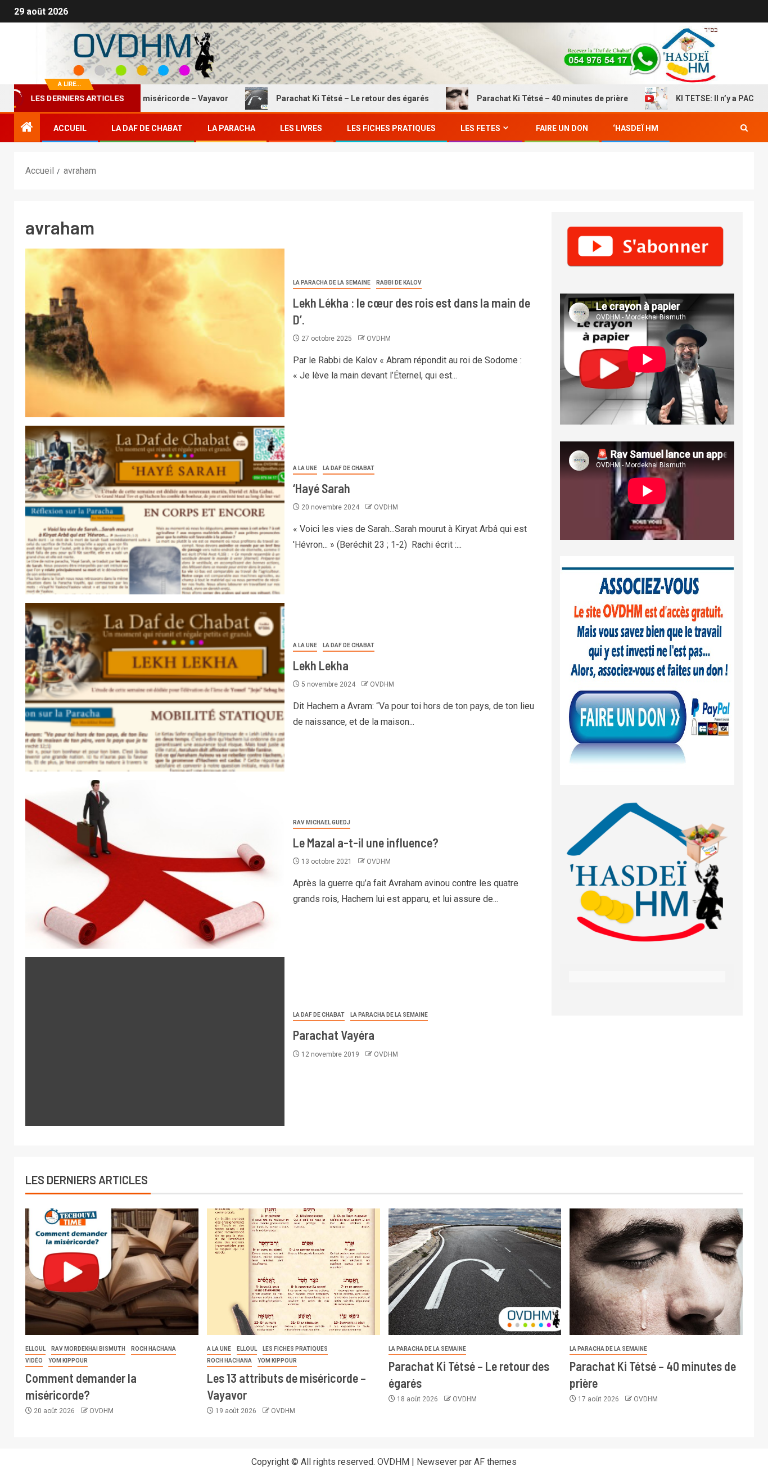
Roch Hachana (153, 1349)
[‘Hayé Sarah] (154, 510)
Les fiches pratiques (295, 1349)
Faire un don (562, 128)
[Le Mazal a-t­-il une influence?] (154, 864)
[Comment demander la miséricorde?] (111, 1271)
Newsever (437, 1461)
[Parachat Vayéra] (154, 1041)
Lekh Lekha (321, 665)
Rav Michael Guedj (321, 822)
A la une (305, 468)
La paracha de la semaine (332, 282)
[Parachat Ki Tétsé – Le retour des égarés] (475, 1271)
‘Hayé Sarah (321, 488)
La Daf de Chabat (147, 128)
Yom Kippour (68, 1360)
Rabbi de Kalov (399, 282)
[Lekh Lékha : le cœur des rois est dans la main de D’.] (154, 333)
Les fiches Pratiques (391, 128)
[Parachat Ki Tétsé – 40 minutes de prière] (656, 1271)
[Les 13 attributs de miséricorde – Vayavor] (293, 1271)
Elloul (35, 1349)
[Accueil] (27, 128)
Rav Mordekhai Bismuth (88, 1349)
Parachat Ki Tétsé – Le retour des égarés (309, 98)
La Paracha (231, 128)
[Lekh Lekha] (154, 687)
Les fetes (480, 128)
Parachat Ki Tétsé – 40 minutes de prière (509, 98)
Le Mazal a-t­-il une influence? (366, 842)
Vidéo (34, 1360)
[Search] (744, 128)
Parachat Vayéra (333, 1034)
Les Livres (301, 128)
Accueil (70, 128)
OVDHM (379, 338)
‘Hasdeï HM (635, 128)
